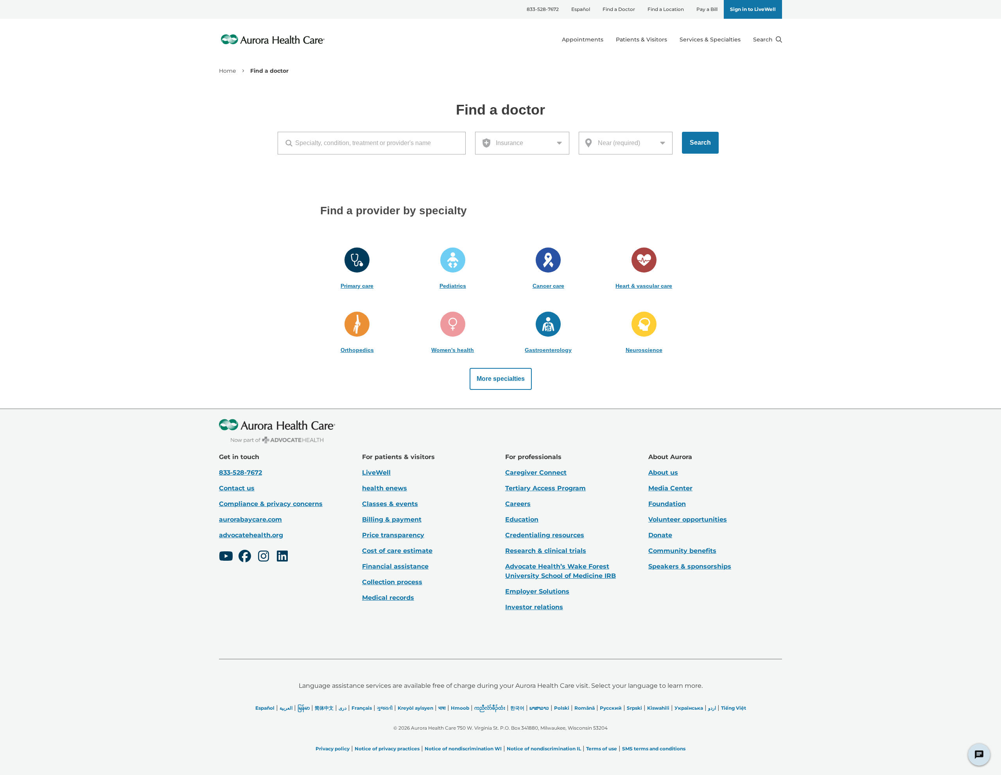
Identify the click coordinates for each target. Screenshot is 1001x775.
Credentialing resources (544, 535)
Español (580, 9)
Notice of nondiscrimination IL (544, 749)
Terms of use (601, 749)
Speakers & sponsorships (689, 566)
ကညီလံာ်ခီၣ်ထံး (489, 708)
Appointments (582, 39)
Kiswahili (658, 708)
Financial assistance (395, 566)
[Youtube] (226, 557)
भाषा (442, 708)
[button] (357, 269)
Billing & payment (392, 519)
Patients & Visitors (641, 39)
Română (584, 708)
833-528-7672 (543, 9)
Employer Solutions (537, 591)
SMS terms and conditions (653, 749)
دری (342, 708)
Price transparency (393, 535)
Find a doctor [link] (269, 70)
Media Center (670, 488)
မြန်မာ (304, 708)
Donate (660, 535)
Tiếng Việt (733, 708)
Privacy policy (333, 749)
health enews (384, 488)
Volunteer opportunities (687, 519)
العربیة (286, 708)
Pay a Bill (707, 9)
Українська (689, 708)
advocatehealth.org (251, 535)
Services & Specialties (710, 39)
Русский (611, 708)
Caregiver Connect (536, 472)
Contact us (237, 488)
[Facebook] (245, 557)
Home (227, 70)
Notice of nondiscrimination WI (463, 749)
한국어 (517, 708)
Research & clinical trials (545, 550)
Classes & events (390, 504)
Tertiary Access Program (545, 488)
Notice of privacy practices (387, 749)
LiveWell (376, 472)
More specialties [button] (501, 378)
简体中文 (324, 708)
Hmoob (460, 708)
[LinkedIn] (282, 557)
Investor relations (534, 607)
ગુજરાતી (385, 708)
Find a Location (666, 9)
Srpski (634, 708)
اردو (712, 708)
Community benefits (682, 550)
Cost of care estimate (397, 550)
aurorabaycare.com (250, 519)
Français (362, 708)
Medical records (388, 597)
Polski (561, 708)
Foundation (667, 504)
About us (663, 472)
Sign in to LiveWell (753, 9)
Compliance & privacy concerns (271, 504)
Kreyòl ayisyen (415, 708)
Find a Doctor (619, 9)
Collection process (392, 582)
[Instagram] (263, 557)
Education (521, 519)
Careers (518, 504)
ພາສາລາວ (539, 708)
